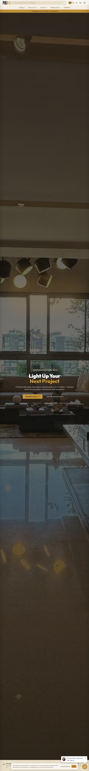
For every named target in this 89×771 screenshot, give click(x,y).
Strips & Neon (32, 7)
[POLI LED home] (7, 3)
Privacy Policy (35, 767)
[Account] (84, 3)
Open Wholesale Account (55, 397)
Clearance (67, 7)
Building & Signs (54, 7)
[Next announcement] (84, 11)
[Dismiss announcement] (87, 11)
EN (70, 2)
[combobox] (38, 3)
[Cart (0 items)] (80, 3)
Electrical (43, 7)
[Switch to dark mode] (76, 2)
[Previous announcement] (2, 11)
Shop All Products (31, 397)
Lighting (21, 7)
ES (73, 2)
